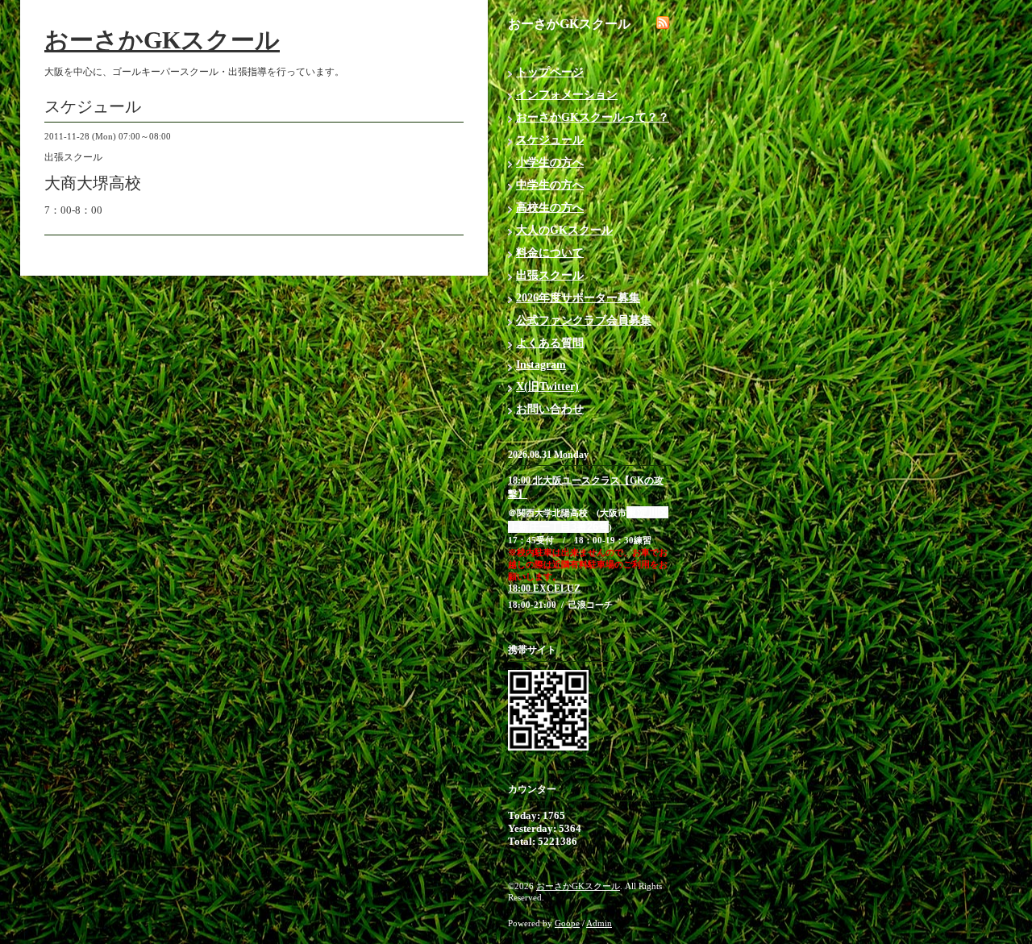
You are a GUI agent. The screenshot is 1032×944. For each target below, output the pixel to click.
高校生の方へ (550, 208)
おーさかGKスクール (162, 40)
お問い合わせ (550, 409)
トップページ (550, 72)
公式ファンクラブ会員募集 (583, 320)
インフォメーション (567, 95)
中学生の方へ (550, 185)
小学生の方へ (550, 162)
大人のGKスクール (564, 230)
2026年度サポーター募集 (578, 298)
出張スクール (550, 275)
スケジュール (550, 140)
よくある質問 (550, 343)
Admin (599, 923)
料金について (550, 253)
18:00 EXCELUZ (544, 588)
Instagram (541, 365)
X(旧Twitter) (547, 387)
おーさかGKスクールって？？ (592, 117)
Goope (567, 923)
